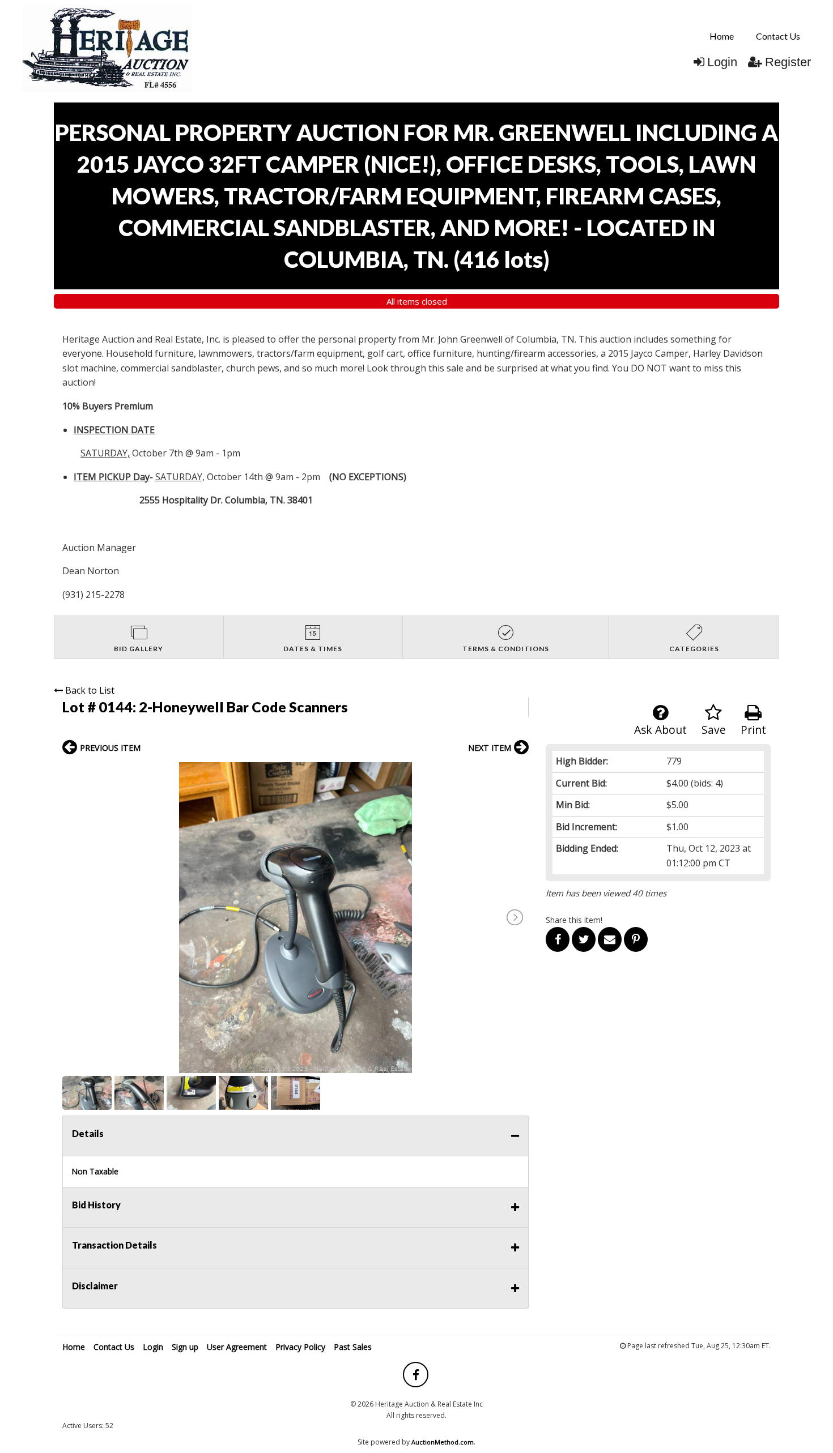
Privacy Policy (300, 1346)
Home (721, 36)
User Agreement (237, 1346)
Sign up (185, 1346)
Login (722, 62)
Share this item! (574, 919)
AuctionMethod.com (442, 1442)
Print (753, 729)
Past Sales (353, 1346)
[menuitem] (722, 36)
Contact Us (778, 36)
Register (788, 62)
